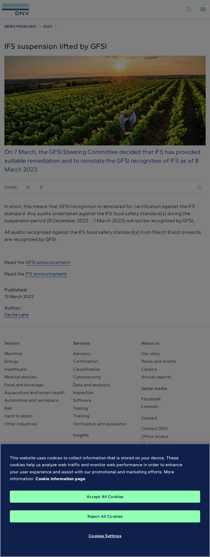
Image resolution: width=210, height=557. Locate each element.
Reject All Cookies (105, 516)
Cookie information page (60, 478)
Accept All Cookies (105, 496)
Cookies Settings (105, 535)
